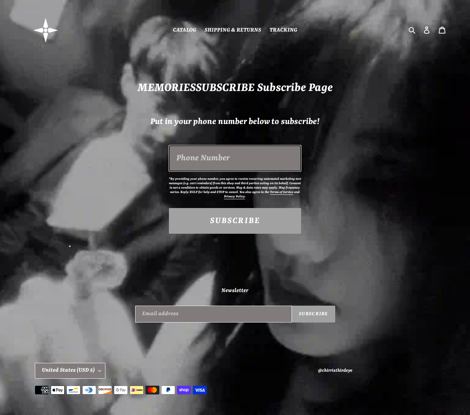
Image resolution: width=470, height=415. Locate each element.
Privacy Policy (234, 197)
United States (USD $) (68, 370)
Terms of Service (281, 192)
